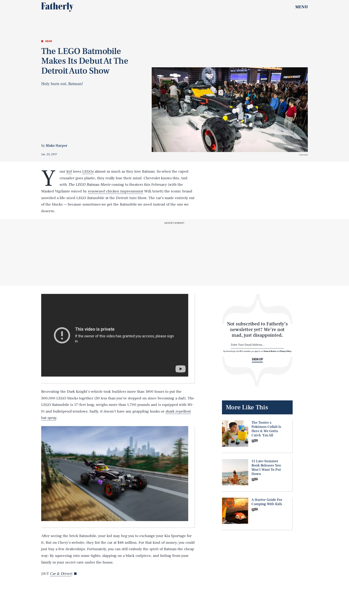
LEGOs (88, 171)
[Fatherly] (57, 7)
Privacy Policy (285, 351)
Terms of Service (270, 351)
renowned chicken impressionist (115, 191)
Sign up (257, 359)
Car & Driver (60, 573)
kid (69, 171)
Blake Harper (56, 145)
